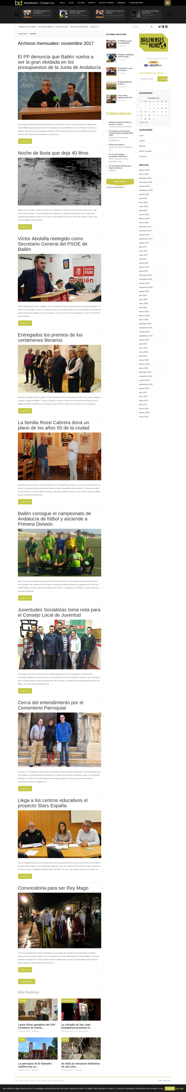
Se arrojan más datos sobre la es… (150, 12)
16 (153, 112)
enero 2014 (143, 417)
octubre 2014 (144, 380)
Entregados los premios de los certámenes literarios (50, 337)
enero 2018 (143, 223)
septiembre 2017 (146, 239)
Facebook (163, 26)
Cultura (81, 3)
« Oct (141, 122)
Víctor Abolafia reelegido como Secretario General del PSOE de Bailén (52, 244)
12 (166, 108)
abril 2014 (143, 404)
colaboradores (136, 3)
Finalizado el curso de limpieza (125, 69)
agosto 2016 (144, 291)
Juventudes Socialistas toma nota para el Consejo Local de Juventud (59, 612)
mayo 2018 (143, 206)
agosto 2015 (144, 340)
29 (149, 119)
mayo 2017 (143, 255)
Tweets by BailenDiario (115, 187)
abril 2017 (143, 259)
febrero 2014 (144, 413)
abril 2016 (143, 307)
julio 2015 (143, 344)
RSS (167, 3)
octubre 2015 (144, 332)
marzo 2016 (144, 311)
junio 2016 (143, 299)
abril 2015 (143, 356)
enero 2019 (143, 174)
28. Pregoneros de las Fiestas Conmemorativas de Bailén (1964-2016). (121, 133)
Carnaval (121, 3)
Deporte (91, 3)
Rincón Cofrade (106, 3)
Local (71, 3)
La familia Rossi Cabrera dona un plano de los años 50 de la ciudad (53, 425)
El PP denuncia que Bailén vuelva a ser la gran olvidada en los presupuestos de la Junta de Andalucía (59, 62)
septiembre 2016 (146, 287)
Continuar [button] (169, 1088)
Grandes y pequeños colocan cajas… (77, 12)
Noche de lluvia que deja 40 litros (53, 153)
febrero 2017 (144, 267)
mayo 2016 (143, 303)
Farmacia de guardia (27, 27)
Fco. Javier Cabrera (81, 1031)
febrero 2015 (144, 364)
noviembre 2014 (145, 376)
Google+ (166, 26)
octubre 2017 (144, 235)
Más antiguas (26, 981)
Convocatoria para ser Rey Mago (53, 888)
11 (162, 108)
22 (149, 115)
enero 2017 (143, 271)
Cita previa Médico (46, 27)
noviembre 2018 (145, 182)
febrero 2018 (144, 219)
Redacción (35, 1031)
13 (141, 112)
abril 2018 (143, 210)
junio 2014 (143, 396)
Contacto (94, 27)
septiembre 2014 (146, 384)
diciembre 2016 (145, 275)
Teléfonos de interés (79, 27)
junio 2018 (143, 202)
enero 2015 (143, 368)
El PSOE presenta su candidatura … (41, 12)
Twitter (159, 26)
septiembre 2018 (146, 190)
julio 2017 (143, 247)
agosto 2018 (144, 194)
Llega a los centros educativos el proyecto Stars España (53, 803)
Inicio (62, 3)
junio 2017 (143, 251)
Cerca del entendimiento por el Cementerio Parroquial (50, 705)
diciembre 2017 (145, 227)
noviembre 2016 (145, 279)
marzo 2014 (144, 408)
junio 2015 (143, 348)
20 (141, 115)
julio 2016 (143, 295)
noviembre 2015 (145, 328)
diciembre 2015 (145, 324)
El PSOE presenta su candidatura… (125, 42)
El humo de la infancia (117, 145)
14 (145, 112)
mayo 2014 (143, 400)
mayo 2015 (143, 352)
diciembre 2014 (145, 372)
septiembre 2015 (146, 336)
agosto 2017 (144, 243)
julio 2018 (143, 198)
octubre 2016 (144, 283)
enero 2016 (143, 320)
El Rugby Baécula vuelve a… (125, 83)
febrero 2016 (144, 316)
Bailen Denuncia (59, 1080)
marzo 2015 (144, 360)
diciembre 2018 (145, 178)
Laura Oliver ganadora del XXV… (125, 97)
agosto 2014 (144, 388)
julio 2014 (143, 392)
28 (145, 119)
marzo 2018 (144, 214)
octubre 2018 (144, 186)
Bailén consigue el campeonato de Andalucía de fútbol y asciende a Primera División (54, 519)
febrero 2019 (144, 170)
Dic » (147, 122)
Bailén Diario (22, 34)
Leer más (25, 141)
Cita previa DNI (62, 27)
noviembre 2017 (145, 231)
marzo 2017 (144, 263)
